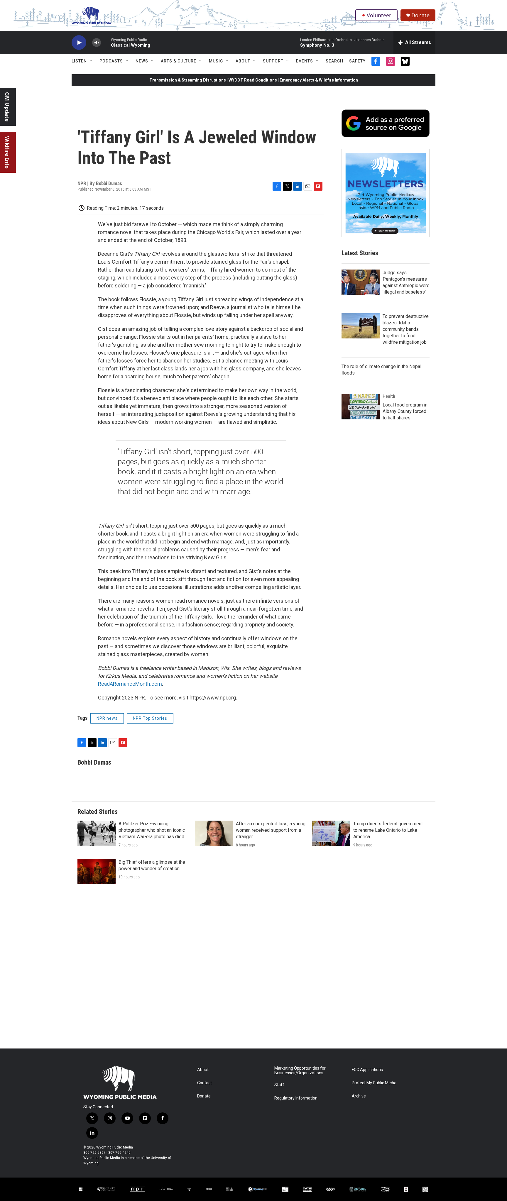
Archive (359, 1096)
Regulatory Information (295, 1098)
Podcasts (111, 61)
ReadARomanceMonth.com (130, 684)
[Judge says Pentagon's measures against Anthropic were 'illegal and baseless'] (361, 282)
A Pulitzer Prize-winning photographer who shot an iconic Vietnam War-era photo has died (152, 830)
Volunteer (379, 15)
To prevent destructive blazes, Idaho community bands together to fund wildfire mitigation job (406, 329)
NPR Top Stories (150, 718)
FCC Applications (367, 1070)
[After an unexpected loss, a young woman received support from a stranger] (214, 833)
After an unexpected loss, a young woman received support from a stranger (270, 830)
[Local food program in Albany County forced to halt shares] (361, 406)
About (243, 61)
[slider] (106, 42)
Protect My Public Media (374, 1083)
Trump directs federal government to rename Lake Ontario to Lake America (388, 830)
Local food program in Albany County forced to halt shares (405, 411)
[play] (79, 42)
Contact (204, 1083)
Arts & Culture (178, 61)
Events (304, 61)
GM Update (7, 107)
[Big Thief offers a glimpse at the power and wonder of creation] (96, 871)
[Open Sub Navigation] (91, 61)
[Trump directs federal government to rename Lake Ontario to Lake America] (331, 833)
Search (334, 61)
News (142, 61)
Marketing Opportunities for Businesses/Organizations (300, 1070)
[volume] (97, 42)
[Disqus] (253, 969)
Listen (79, 61)
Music (216, 61)
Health (389, 396)
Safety (357, 61)
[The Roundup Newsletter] (385, 193)
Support (273, 61)
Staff (279, 1085)
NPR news (107, 718)
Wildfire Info (7, 152)
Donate (420, 15)
